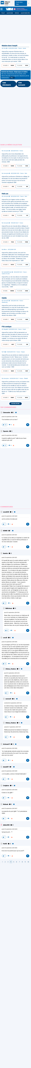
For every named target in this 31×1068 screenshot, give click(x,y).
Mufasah (6, 804)
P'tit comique (6, 327)
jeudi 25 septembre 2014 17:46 (9, 416)
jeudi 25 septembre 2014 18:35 (9, 641)
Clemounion (7, 412)
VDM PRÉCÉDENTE (6, 84)
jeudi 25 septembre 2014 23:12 (12, 673)
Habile (4, 298)
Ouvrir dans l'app (19, 3)
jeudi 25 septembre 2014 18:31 (9, 535)
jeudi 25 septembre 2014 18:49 (9, 829)
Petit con (5, 194)
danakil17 (6, 767)
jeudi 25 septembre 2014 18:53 (9, 435)
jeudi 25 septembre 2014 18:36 (9, 748)
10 (28, 862)
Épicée (17, 13)
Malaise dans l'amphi (9, 46)
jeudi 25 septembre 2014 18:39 (9, 771)
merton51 (8, 699)
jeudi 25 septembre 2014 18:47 (9, 808)
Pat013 (5, 844)
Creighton (6, 785)
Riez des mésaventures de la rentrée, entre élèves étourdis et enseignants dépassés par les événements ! (15, 75)
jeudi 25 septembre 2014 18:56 (9, 848)
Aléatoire (10, 13)
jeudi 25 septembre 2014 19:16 (11, 612)
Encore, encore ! (15, 403)
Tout (3, 13)
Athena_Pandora (11, 669)
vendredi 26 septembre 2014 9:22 (12, 703)
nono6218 (6, 512)
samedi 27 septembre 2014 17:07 (12, 727)
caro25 (5, 637)
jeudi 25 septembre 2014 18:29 (9, 516)
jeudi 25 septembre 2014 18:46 (9, 789)
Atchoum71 (6, 744)
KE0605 (5, 530)
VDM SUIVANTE (21, 84)
